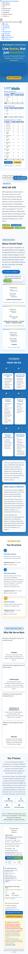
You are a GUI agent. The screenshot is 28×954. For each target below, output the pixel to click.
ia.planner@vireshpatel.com (11, 850)
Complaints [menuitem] (5, 12)
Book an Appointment (16, 857)
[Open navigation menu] (1, 19)
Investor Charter (10, 862)
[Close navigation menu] (20, 22)
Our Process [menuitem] (6, 10)
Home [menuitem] (6, 24)
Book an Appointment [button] (15, 78)
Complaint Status (19, 862)
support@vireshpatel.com (11, 907)
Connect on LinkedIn (11, 272)
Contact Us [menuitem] (5, 16)
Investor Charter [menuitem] (7, 14)
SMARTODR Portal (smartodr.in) (15, 917)
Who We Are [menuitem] (6, 3)
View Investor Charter (10, 944)
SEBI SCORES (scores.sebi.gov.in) (15, 913)
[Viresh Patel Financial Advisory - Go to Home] (9, 1)
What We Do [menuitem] (6, 5)
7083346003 (9, 848)
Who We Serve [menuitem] (6, 8)
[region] (14, 98)
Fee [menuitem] (3, 7)
